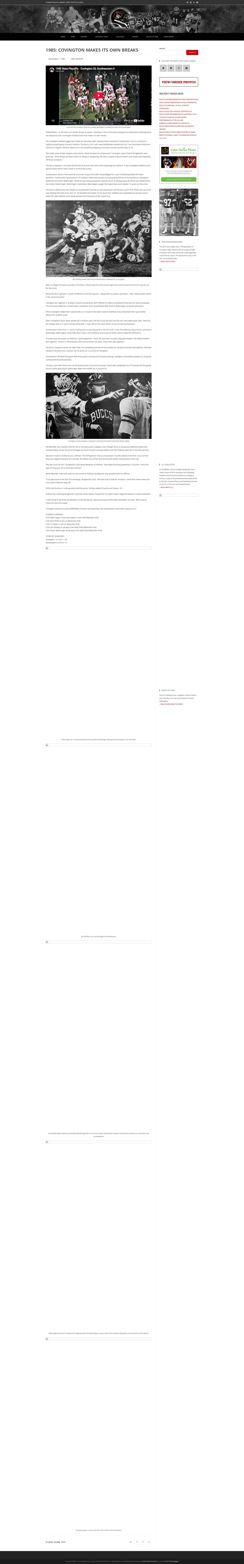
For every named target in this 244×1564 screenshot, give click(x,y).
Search (162, 48)
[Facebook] (170, 68)
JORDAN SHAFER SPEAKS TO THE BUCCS (174, 123)
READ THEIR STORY (168, 261)
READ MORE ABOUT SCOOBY (171, 704)
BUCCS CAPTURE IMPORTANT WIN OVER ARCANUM (178, 99)
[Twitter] (163, 68)
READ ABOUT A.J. (167, 487)
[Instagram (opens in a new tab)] (193, 2)
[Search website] (182, 37)
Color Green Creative (149, 1561)
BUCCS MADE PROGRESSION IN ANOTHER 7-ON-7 (178, 114)
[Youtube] (186, 68)
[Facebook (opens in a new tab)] (190, 2)
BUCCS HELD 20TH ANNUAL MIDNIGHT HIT (175, 111)
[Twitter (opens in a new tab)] (187, 2)
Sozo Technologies (172, 1561)
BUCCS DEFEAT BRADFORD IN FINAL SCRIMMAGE (177, 102)
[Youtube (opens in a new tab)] (196, 2)
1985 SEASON (77, 59)
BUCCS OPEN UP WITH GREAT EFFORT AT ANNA (177, 132)
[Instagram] (178, 68)
